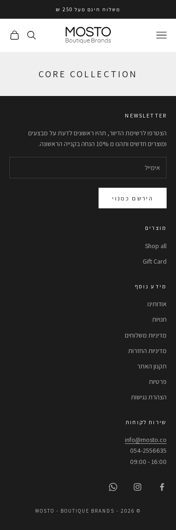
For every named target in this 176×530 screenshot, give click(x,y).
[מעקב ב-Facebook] (162, 487)
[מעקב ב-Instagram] (137, 487)
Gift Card (155, 261)
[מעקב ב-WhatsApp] (113, 487)
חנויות (159, 319)
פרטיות (158, 381)
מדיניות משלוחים (146, 335)
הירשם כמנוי (132, 198)
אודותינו (157, 304)
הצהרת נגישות (149, 397)
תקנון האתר (152, 366)
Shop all (156, 246)
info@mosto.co (146, 439)
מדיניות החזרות (147, 350)
